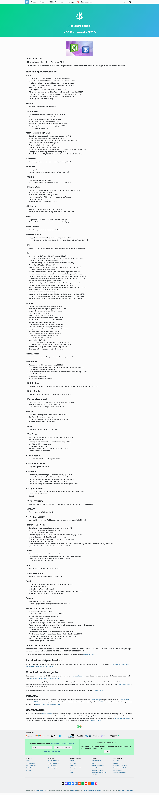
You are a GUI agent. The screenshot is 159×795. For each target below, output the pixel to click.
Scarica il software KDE (98, 765)
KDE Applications (30, 763)
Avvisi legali (129, 790)
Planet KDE (73, 765)
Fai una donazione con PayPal (63, 747)
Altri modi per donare (52, 751)
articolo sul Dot (88, 655)
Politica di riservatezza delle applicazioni (99, 773)
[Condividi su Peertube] (89, 782)
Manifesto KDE (117, 770)
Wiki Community (96, 760)
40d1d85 (74, 790)
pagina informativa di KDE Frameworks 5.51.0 (45, 678)
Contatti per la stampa (76, 767)
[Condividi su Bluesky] (69, 782)
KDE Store (116, 760)
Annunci (72, 760)
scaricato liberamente (79, 676)
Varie (71, 770)
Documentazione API (53, 760)
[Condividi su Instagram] (96, 782)
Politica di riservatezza (98, 770)
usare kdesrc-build (125, 684)
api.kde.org (99, 690)
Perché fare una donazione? (62, 743)
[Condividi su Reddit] (79, 782)
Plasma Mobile (30, 767)
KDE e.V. (115, 763)
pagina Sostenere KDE (122, 718)
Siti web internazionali (119, 772)
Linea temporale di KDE (119, 767)
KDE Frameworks (31, 765)
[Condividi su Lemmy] (82, 782)
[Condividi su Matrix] (63, 782)
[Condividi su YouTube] (86, 782)
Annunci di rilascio (80, 25)
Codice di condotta (97, 767)
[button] (125, 2)
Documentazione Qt (53, 763)
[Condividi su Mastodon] (66, 782)
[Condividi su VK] (92, 782)
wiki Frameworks (104, 702)
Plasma (28, 760)
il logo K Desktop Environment (92, 790)
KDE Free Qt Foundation (120, 765)
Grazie (71, 772)
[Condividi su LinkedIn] (76, 782)
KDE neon (28, 770)
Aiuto (93, 763)
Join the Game (96, 720)
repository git (96, 700)
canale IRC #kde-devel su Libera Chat (48, 704)
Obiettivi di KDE (52, 765)
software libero (47, 713)
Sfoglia (107, 751)
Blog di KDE (73, 763)
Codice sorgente (52, 767)
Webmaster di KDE (42, 790)
